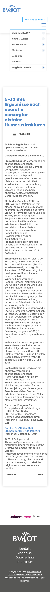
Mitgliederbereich (21, 67)
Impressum (25, 562)
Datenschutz (25, 557)
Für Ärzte (17, 50)
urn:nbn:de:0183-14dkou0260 (22, 430)
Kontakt (16, 61)
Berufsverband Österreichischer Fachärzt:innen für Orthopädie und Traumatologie (23, 574)
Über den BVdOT (21, 33)
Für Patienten (19, 44)
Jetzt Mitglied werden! (35, 19)
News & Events (20, 38)
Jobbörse (17, 55)
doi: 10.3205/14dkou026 (19, 428)
